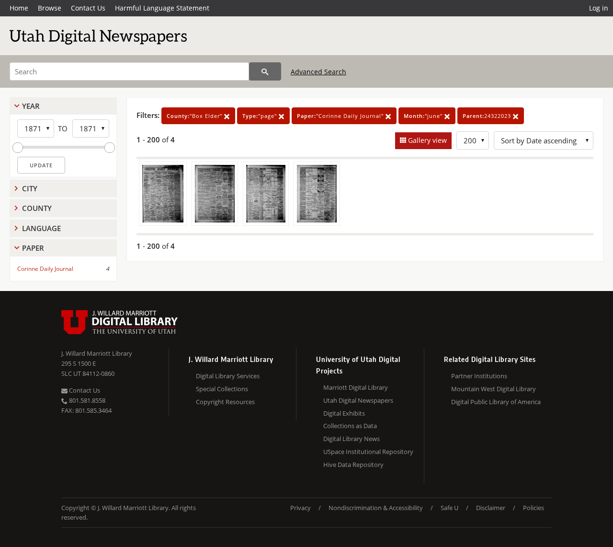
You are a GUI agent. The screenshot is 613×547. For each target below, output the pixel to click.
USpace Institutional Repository (368, 451)
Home (19, 7)
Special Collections (222, 388)
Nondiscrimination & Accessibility (376, 507)
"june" (424, 115)
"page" (260, 115)
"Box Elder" (195, 115)
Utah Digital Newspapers (358, 400)
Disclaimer (490, 507)
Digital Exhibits (344, 413)
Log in (598, 7)
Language (41, 228)
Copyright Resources (225, 401)
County (37, 208)
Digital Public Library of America (496, 401)
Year (31, 106)
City (29, 188)
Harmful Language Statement (162, 7)
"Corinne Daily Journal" (341, 115)
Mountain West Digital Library (493, 388)
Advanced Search (318, 71)
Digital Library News (351, 438)
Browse (49, 7)
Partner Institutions (479, 376)
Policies (533, 507)
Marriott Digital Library (355, 387)
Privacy (300, 507)
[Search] (265, 71)
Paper (33, 248)
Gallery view (426, 140)
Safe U (449, 507)
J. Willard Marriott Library (96, 353)
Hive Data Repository (353, 464)
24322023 (488, 115)
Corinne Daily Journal (45, 269)
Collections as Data (350, 425)
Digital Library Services (228, 376)
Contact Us (88, 7)
